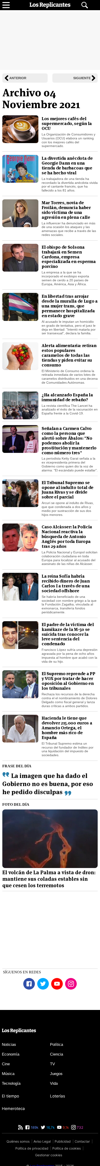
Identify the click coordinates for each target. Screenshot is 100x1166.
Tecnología (11, 1103)
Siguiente (82, 78)
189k (34, 1147)
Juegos (56, 1093)
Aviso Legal (42, 1161)
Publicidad (63, 1161)
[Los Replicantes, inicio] (50, 5)
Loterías (57, 1115)
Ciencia (56, 1074)
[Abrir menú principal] (6, 5)
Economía (10, 1074)
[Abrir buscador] (84, 5)
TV (52, 1083)
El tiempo (10, 1115)
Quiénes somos (18, 1161)
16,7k (50, 1147)
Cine (6, 1083)
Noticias (9, 1064)
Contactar (82, 1161)
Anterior (17, 78)
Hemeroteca (13, 1128)
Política (56, 1064)
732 (79, 1147)
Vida (54, 1103)
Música (8, 1093)
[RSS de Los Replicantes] (20, 1147)
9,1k (65, 1147)
